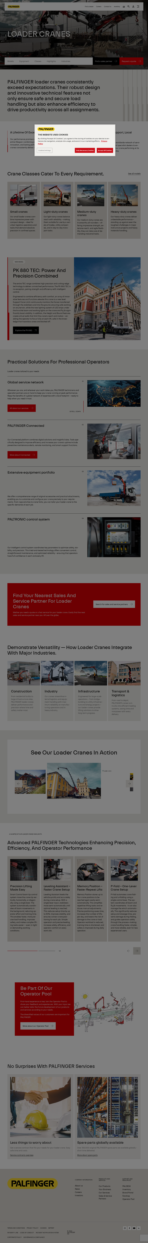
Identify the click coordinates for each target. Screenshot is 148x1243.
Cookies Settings (44, 150)
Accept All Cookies (105, 150)
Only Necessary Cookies (85, 150)
